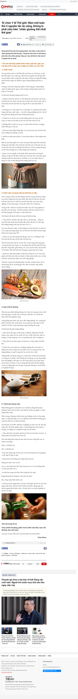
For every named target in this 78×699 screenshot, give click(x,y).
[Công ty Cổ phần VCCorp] (10, 678)
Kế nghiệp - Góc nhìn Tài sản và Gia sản (28, 9)
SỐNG (52, 14)
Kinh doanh (32, 656)
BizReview (20, 6)
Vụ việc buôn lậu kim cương (58, 9)
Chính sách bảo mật (6, 672)
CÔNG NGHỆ (42, 14)
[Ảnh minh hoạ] (24, 284)
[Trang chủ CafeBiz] (1, 14)
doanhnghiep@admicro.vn (53, 667)
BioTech (44, 9)
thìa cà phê (32, 553)
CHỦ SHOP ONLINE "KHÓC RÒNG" (50, 6)
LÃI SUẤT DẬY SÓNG (31, 6)
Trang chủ (4, 656)
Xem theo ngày (15, 564)
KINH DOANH (30, 14)
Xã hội (12, 656)
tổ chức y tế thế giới (14, 553)
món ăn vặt (39, 553)
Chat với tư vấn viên (51, 671)
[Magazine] (3, 1)
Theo (24, 543)
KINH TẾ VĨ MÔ (18, 14)
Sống (27, 38)
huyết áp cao (24, 553)
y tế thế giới (14, 555)
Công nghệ (42, 656)
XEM (44, 564)
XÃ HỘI (8, 14)
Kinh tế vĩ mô (21, 656)
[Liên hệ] (18, 44)
